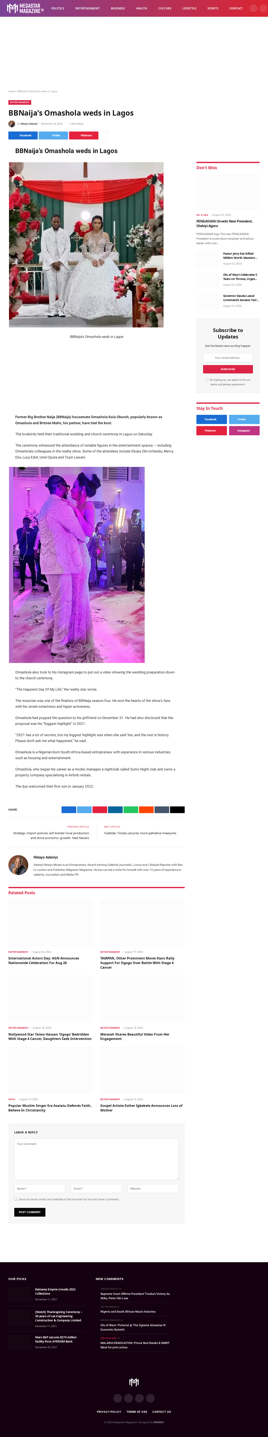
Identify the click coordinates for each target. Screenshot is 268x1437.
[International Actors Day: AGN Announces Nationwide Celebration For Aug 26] (50, 923)
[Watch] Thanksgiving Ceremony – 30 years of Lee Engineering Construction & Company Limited (58, 1316)
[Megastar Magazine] (25, 8)
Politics (57, 8)
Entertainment (87, 8)
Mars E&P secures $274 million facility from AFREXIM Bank (56, 1339)
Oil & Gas (202, 215)
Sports (212, 8)
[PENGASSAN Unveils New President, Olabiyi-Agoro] (228, 192)
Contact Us (161, 1411)
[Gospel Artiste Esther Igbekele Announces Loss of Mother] (142, 1070)
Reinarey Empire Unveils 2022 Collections (55, 1291)
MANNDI (158, 1422)
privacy (227, 384)
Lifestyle (189, 8)
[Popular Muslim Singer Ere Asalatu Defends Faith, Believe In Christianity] (50, 1070)
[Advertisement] (134, 53)
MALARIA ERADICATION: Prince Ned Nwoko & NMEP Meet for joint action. (134, 1345)
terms (213, 384)
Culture (164, 8)
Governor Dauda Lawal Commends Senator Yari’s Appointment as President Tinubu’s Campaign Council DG (241, 298)
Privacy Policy (109, 1411)
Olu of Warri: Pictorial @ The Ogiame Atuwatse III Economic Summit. (133, 1327)
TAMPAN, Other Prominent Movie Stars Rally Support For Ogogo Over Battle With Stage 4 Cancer (137, 963)
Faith (11, 1099)
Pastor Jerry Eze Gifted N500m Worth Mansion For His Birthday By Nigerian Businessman (239, 256)
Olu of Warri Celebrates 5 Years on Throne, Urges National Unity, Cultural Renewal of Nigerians (240, 277)
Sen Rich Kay (108, 1338)
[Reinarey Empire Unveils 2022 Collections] (19, 1295)
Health (141, 8)
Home (11, 91)
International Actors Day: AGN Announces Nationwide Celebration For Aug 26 (43, 960)
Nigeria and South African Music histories (128, 1311)
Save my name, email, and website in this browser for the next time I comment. (69, 1199)
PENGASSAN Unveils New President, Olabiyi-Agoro (224, 223)
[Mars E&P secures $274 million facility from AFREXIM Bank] (19, 1343)
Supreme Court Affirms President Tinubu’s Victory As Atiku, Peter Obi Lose (135, 1296)
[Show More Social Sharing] (103, 135)
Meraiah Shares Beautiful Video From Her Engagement (134, 1036)
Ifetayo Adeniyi (29, 123)
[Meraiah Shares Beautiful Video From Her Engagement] (142, 999)
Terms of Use (136, 1411)
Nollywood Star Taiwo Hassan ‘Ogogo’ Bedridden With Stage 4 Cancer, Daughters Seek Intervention (50, 1036)
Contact (236, 8)
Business (118, 8)
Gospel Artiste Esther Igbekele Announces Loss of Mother (141, 1108)
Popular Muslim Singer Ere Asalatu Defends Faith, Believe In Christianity (49, 1108)
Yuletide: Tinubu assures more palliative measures (140, 833)
